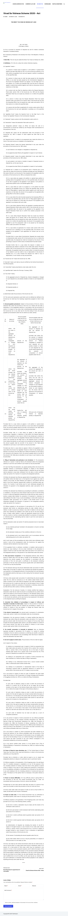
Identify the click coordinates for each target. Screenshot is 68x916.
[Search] (64, 3)
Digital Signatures (57, 3)
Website (34, 885)
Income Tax (40, 3)
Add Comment (8, 890)
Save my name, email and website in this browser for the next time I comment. (21, 902)
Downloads (48, 3)
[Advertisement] (23, 34)
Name (6, 885)
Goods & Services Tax (18, 3)
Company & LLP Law (30, 3)
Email (20, 885)
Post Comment (8, 906)
